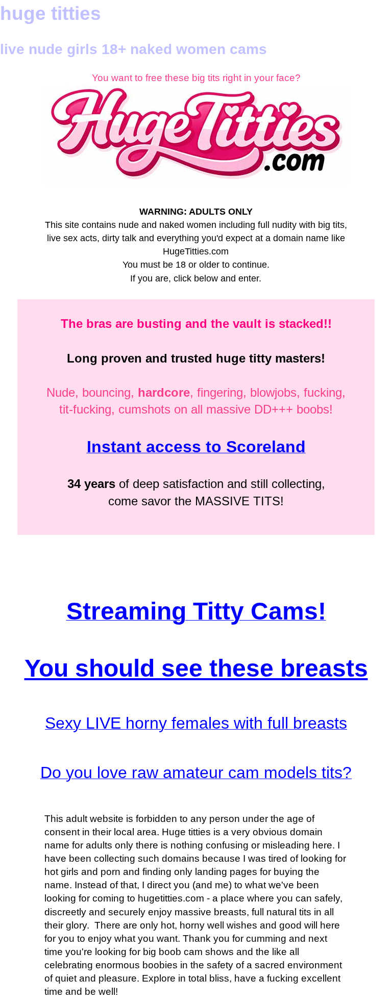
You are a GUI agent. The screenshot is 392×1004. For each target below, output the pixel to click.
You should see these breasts (196, 668)
